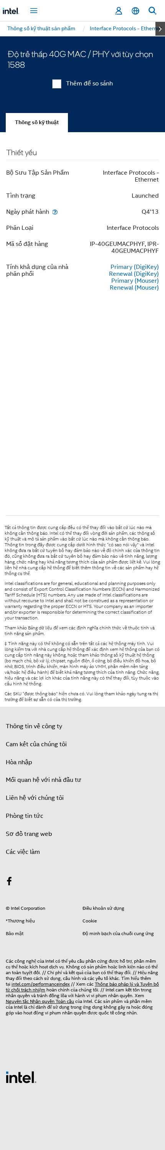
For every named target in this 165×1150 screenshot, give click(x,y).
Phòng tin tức (24, 816)
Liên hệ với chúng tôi (35, 798)
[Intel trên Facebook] (9, 883)
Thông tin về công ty (34, 726)
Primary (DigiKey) (135, 267)
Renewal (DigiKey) (134, 274)
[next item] (160, 29)
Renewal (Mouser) (134, 288)
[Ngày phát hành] (55, 211)
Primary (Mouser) (135, 281)
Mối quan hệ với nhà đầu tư (43, 780)
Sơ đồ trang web (29, 834)
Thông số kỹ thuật (37, 122)
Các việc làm (23, 852)
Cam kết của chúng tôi (36, 744)
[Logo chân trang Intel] (21, 1077)
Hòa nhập (19, 762)
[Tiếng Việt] (135, 10)
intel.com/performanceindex (41, 984)
